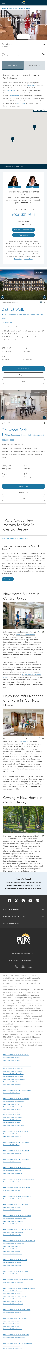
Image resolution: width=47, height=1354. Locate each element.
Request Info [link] (23, 235)
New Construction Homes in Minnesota (17, 1196)
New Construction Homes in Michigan (16, 1187)
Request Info (23, 375)
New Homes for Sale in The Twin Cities (13, 1199)
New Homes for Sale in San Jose (12, 1084)
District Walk (13, 309)
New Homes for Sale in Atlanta (11, 1133)
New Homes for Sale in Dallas (11, 1323)
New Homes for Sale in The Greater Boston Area (16, 1181)
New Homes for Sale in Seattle (11, 1346)
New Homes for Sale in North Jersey (13, 1221)
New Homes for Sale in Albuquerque (13, 1232)
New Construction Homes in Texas (15, 1318)
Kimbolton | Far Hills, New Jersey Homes (23, 885)
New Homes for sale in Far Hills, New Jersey (23, 888)
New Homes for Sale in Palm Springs (13, 1076)
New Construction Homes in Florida (16, 1099)
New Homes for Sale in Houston (11, 1326)
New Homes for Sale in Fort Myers (12, 1104)
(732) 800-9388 (8, 440)
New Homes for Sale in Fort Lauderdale (13, 1101)
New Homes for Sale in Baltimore (12, 1170)
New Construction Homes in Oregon (16, 1271)
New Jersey (13, 9)
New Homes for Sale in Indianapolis (12, 1153)
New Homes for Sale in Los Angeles (12, 1071)
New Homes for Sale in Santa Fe (12, 1235)
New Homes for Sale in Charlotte (12, 1246)
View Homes (23, 37)
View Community (23, 369)
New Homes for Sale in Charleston (12, 1291)
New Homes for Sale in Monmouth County (14, 1218)
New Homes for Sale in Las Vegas (12, 1207)
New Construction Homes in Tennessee (16, 1310)
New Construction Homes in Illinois (16, 1142)
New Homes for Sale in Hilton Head (12, 1301)
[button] (34, 127)
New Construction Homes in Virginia (16, 1335)
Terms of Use (13, 960)
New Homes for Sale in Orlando (11, 1114)
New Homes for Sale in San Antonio (12, 1329)
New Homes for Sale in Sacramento (13, 1082)
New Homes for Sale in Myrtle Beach (13, 1304)
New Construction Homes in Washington (17, 1343)
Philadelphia (11, 90)
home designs (23, 741)
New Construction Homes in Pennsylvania (18, 1279)
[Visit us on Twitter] (16, 901)
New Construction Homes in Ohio (15, 1260)
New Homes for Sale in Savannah (12, 1136)
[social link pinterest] (44, 303)
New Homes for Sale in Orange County (13, 1074)
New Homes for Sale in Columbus (12, 1265)
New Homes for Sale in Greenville (12, 1298)
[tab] (23, 538)
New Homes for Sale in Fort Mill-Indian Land (15, 1296)
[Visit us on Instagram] (37, 901)
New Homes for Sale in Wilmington (12, 1254)
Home (4, 9)
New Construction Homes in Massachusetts (18, 1179)
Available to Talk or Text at (23, 209)
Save (23, 381)
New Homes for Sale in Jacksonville (12, 1107)
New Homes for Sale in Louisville (12, 1162)
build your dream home (25, 635)
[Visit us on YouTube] (30, 901)
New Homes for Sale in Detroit (11, 1190)
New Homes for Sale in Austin (11, 1321)
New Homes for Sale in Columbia (12, 1293)
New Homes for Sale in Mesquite (12, 1210)
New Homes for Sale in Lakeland (12, 1109)
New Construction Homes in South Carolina (19, 1288)
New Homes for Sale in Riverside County (14, 1079)
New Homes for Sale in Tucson (11, 1060)
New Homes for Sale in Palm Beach (12, 1117)
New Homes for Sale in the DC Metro (13, 1173)
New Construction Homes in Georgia (16, 1131)
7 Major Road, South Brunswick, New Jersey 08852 (24, 435)
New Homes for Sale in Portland (11, 1273)
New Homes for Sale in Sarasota (12, 1120)
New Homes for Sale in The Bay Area (13, 1068)
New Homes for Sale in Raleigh (11, 1251)
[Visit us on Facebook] (9, 901)
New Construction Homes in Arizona (16, 1055)
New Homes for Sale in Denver (11, 1093)
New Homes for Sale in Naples (11, 1112)
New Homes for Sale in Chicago (11, 1145)
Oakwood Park (14, 429)
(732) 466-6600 (8, 323)
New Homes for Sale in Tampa (11, 1122)
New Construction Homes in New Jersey (17, 1216)
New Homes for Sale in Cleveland (12, 1262)
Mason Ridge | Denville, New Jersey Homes (23, 882)
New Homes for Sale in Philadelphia (13, 1282)
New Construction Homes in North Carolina (19, 1241)
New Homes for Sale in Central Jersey (13, 1224)
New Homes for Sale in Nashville (12, 1312)
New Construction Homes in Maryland (16, 1168)
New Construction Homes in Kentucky (16, 1159)
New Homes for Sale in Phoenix (11, 1057)
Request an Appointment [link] (23, 230)
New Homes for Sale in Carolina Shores (13, 1243)
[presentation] (1, 24)
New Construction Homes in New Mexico (17, 1229)
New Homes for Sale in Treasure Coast (13, 1125)
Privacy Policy (27, 960)
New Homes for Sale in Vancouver (12, 1348)
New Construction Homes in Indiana (16, 1151)
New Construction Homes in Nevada (16, 1204)
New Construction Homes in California (17, 1066)
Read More (7, 579)
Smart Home (20, 103)
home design (14, 96)
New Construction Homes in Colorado (17, 1090)
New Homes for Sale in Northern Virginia (14, 1337)
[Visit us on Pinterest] (23, 901)
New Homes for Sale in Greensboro (12, 1248)
